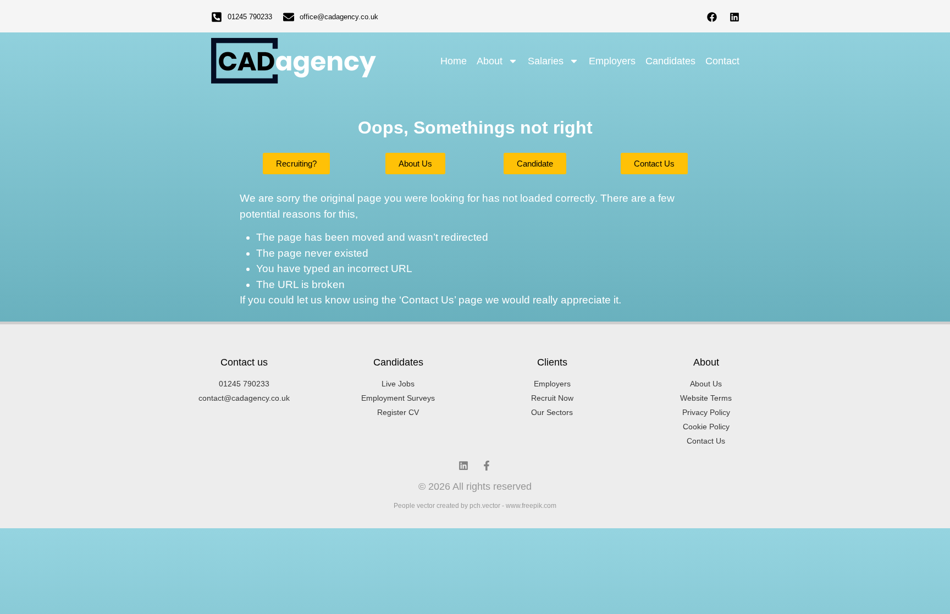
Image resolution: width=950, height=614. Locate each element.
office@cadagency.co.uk (339, 17)
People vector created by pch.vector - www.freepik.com (475, 506)
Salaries (546, 61)
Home (453, 61)
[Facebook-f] (486, 466)
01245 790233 (250, 17)
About (489, 61)
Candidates (670, 61)
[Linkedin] (734, 17)
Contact (722, 61)
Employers (612, 61)
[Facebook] (712, 17)
